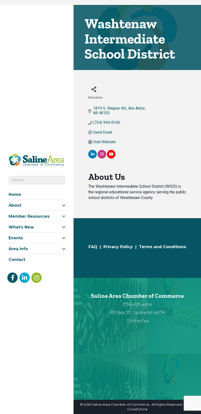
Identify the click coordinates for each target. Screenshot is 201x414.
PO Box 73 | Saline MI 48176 (137, 312)
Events (16, 238)
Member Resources (29, 216)
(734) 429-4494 (137, 304)
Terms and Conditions (162, 246)
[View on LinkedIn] (92, 157)
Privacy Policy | (121, 246)
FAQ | (95, 246)
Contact (17, 259)
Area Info (18, 248)
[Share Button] (93, 89)
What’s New (21, 227)
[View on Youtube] (111, 157)
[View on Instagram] (102, 157)
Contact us (137, 320)
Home (15, 194)
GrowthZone (137, 409)
